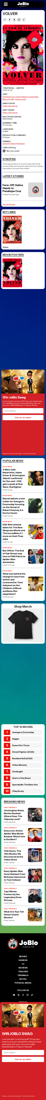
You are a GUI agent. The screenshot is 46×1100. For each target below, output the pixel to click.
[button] (6, 4)
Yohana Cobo (20, 99)
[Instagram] (27, 995)
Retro (23, 979)
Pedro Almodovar (10, 106)
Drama (13, 143)
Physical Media (23, 983)
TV (23, 964)
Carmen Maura (21, 97)
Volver (5, 247)
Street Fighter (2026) (23, 752)
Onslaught (17, 771)
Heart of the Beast (21, 778)
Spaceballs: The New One (25, 784)
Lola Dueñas (33, 97)
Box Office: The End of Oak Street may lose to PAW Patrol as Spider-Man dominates (14, 556)
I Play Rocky (18, 791)
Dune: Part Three (20, 745)
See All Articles (9, 204)
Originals (23, 975)
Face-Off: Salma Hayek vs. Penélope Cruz (13, 188)
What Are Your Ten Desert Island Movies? (14, 914)
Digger (15, 739)
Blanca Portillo (8, 99)
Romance (20, 143)
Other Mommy (19, 765)
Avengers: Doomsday (23, 732)
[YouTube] (14, 995)
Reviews (23, 968)
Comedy (6, 143)
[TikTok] (32, 995)
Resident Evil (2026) (22, 758)
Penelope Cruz (9, 97)
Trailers (23, 971)
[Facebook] (23, 995)
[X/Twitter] (19, 995)
